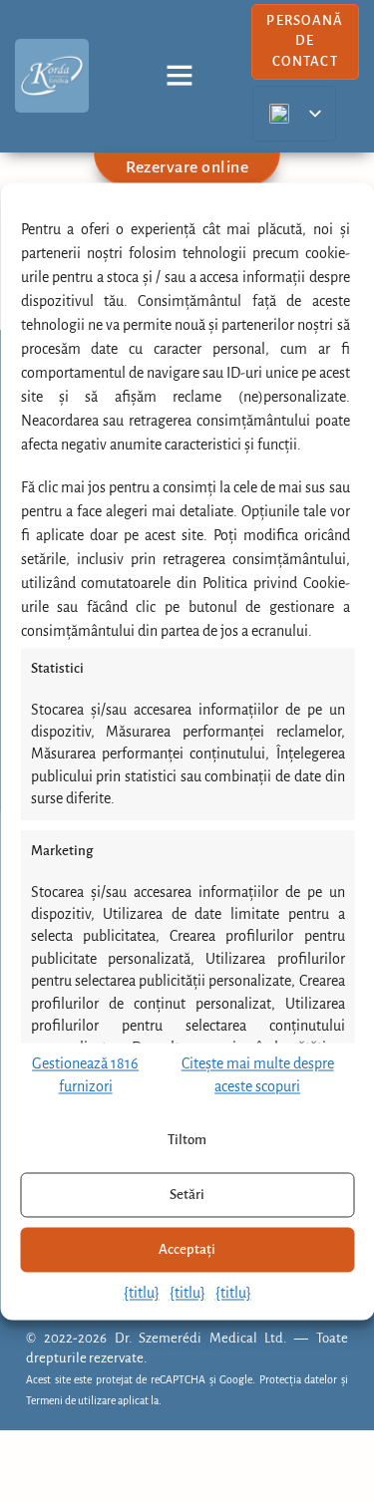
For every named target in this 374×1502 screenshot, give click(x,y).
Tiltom (187, 1139)
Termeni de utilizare (71, 1400)
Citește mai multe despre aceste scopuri (258, 1075)
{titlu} (142, 1294)
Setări (187, 1194)
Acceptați (187, 1249)
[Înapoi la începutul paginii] (334, 1452)
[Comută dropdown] (179, 76)
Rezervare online (187, 167)
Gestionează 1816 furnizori (85, 1075)
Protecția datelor (298, 1379)
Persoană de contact (304, 41)
